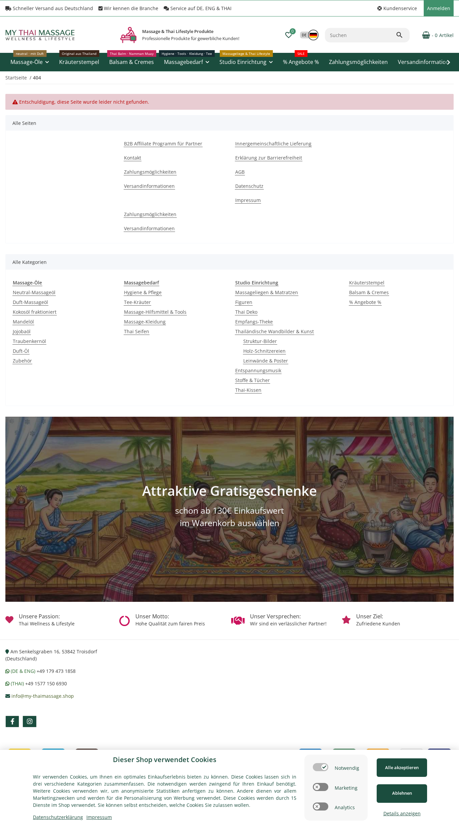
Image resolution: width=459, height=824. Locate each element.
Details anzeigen (402, 813)
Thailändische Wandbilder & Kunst (274, 331)
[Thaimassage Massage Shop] (128, 35)
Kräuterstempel (366, 282)
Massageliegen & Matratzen (266, 292)
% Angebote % (365, 302)
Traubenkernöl (29, 341)
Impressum (99, 817)
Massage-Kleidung (145, 321)
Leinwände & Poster (265, 360)
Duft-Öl (21, 351)
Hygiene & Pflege (143, 292)
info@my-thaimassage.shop (42, 696)
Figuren (243, 302)
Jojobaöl (22, 331)
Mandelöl (23, 321)
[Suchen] (402, 35)
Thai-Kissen (248, 390)
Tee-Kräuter (137, 302)
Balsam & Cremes (369, 292)
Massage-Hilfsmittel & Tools (155, 312)
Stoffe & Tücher (252, 380)
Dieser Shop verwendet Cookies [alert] (164, 759)
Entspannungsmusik (258, 370)
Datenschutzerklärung (58, 817)
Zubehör (22, 360)
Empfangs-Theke (254, 321)
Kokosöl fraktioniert (34, 312)
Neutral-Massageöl (34, 292)
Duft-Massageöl (30, 302)
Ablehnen (402, 793)
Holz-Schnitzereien (264, 351)
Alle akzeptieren (402, 767)
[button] (397, 8)
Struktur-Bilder (260, 341)
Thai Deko (246, 312)
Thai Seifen (136, 331)
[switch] (320, 767)
